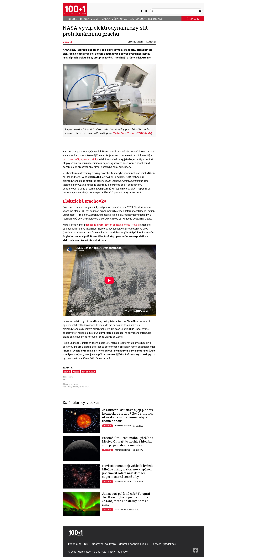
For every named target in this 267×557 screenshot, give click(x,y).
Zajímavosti (138, 18)
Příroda (84, 18)
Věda (115, 18)
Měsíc (76, 371)
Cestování (155, 18)
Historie (71, 18)
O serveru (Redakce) (163, 544)
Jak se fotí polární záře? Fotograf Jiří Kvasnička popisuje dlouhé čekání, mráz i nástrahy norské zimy (126, 499)
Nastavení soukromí (104, 544)
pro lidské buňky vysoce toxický (80, 159)
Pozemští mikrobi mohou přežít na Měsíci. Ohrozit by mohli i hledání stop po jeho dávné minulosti (127, 441)
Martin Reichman (122, 450)
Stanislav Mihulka (135, 42)
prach (67, 371)
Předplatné (193, 18)
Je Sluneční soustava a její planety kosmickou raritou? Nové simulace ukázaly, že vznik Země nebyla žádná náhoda (128, 415)
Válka (106, 18)
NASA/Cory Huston (70, 386)
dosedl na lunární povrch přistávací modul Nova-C (112, 224)
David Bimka (120, 509)
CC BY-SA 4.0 (84, 386)
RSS (86, 544)
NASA (65, 379)
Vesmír (95, 18)
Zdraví (124, 18)
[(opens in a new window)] (141, 11)
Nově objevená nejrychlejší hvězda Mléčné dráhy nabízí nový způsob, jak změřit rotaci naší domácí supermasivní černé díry (127, 471)
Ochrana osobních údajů (133, 544)
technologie (88, 371)
